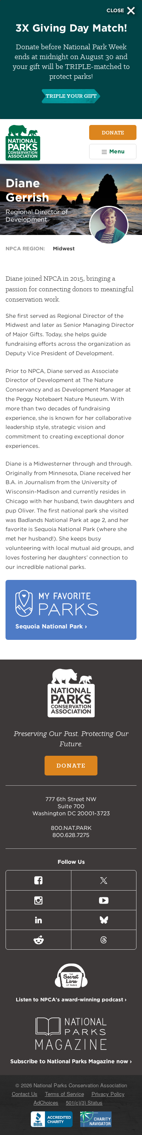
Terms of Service (64, 1094)
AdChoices (46, 1102)
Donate (113, 132)
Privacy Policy (108, 1094)
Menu (117, 151)
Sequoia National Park (51, 626)
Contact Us (24, 1094)
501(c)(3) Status (84, 1102)
